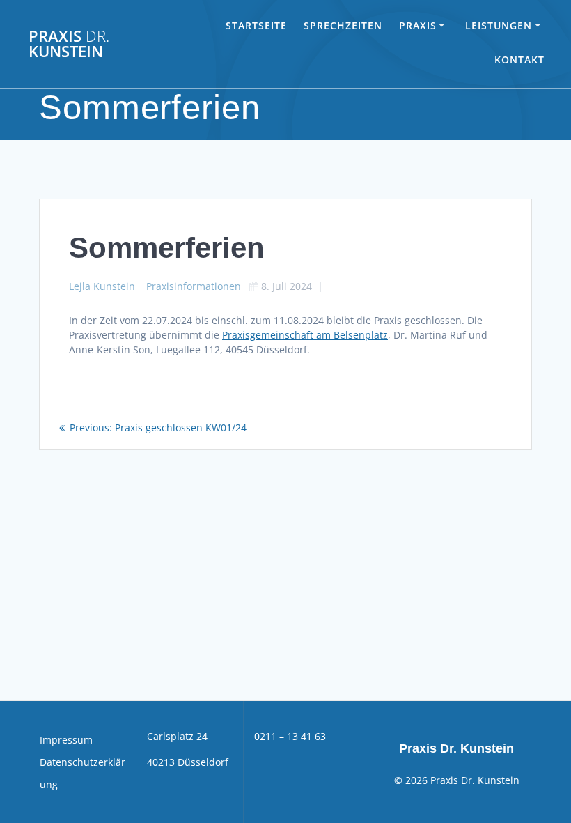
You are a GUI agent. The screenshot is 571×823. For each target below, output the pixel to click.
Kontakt (519, 59)
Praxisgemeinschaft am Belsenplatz (305, 334)
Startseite (256, 25)
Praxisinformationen (193, 286)
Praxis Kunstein (69, 44)
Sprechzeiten (343, 25)
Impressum (66, 739)
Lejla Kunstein (102, 286)
